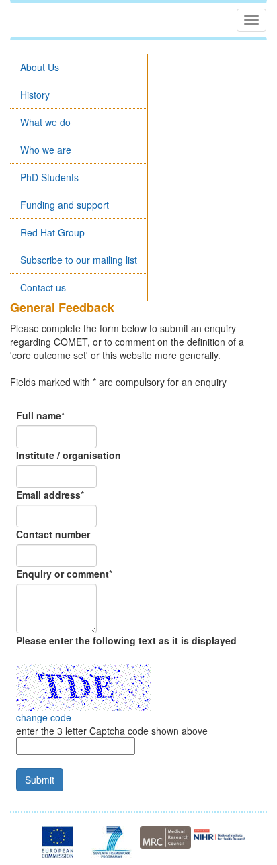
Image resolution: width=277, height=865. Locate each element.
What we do (45, 122)
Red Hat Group (52, 232)
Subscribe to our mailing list (78, 259)
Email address (48, 494)
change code (43, 717)
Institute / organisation (68, 455)
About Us (39, 67)
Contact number (53, 534)
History (35, 94)
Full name (38, 415)
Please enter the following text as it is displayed (126, 640)
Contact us (43, 287)
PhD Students (49, 177)
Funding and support (64, 204)
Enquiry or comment (62, 573)
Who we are (45, 149)
